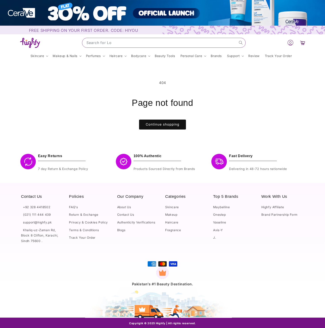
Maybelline (221, 207)
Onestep (219, 214)
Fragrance (173, 230)
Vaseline (219, 222)
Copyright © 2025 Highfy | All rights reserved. (162, 323)
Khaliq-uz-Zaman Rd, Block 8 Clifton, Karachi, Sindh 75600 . (39, 235)
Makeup (171, 214)
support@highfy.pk (36, 222)
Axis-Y (218, 230)
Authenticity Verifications (136, 222)
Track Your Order (82, 237)
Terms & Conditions (84, 230)
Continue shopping (162, 124)
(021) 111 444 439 (36, 214)
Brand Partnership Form (279, 214)
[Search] (241, 43)
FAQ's (73, 207)
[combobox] (164, 43)
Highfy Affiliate (272, 207)
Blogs (121, 230)
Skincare (172, 207)
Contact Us (125, 214)
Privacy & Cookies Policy (88, 222)
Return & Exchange (83, 214)
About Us (124, 207)
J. (214, 237)
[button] (303, 43)
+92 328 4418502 (35, 207)
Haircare (171, 222)
